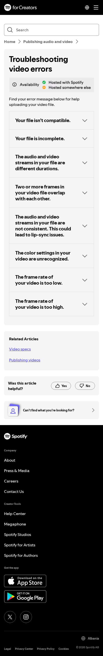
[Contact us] (91, 410)
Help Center (15, 513)
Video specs (20, 349)
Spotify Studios (17, 534)
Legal (7, 649)
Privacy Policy (45, 649)
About (9, 460)
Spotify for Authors (21, 555)
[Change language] (87, 7)
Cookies (63, 649)
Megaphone (15, 524)
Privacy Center (24, 649)
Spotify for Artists (19, 545)
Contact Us (14, 491)
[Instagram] (26, 617)
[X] (10, 617)
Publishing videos (24, 360)
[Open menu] (96, 7)
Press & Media (17, 470)
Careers (11, 481)
